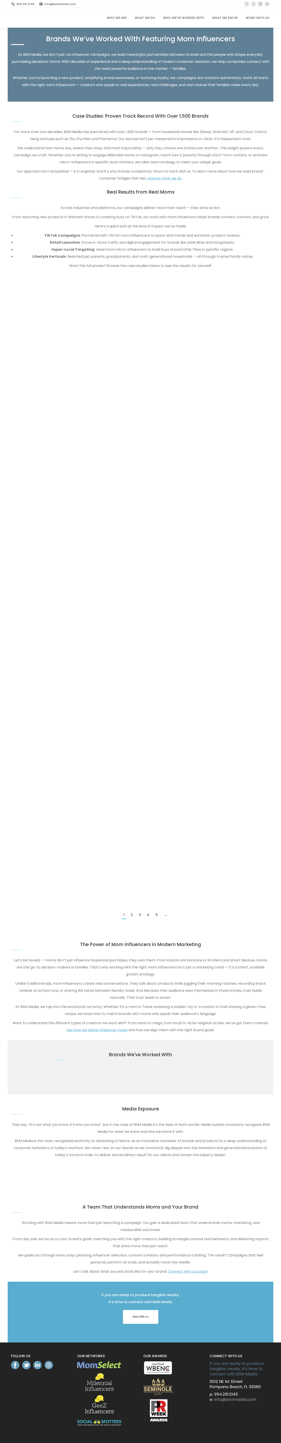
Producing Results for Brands (164, 378)
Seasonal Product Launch (99, 337)
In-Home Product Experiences (165, 837)
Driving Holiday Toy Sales (98, 419)
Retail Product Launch (164, 337)
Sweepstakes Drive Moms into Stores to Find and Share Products (230, 585)
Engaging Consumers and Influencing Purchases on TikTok (33, 419)
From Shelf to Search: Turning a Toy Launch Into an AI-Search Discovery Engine (33, 294)
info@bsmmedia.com (60, 4)
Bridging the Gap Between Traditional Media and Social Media (230, 501)
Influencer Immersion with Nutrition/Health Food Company (164, 627)
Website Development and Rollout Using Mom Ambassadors (164, 543)
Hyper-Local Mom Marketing (230, 337)
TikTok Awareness (164, 296)
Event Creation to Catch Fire (98, 879)
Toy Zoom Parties (99, 378)
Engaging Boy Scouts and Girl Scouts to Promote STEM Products (33, 795)
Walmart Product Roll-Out (33, 337)
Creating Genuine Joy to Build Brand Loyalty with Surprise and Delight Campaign (231, 543)
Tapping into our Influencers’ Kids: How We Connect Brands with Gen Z (98, 543)
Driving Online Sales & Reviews (33, 378)
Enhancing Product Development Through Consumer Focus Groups (98, 837)
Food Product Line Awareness (98, 501)
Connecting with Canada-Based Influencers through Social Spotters (230, 378)
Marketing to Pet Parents (99, 296)
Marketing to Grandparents (230, 296)
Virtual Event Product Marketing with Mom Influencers (230, 837)
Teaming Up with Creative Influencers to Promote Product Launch (164, 585)
